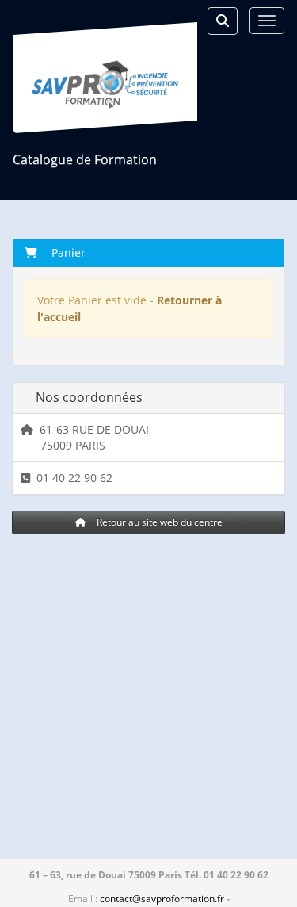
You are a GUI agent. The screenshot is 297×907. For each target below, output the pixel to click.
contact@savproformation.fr (162, 898)
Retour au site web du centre (158, 522)
